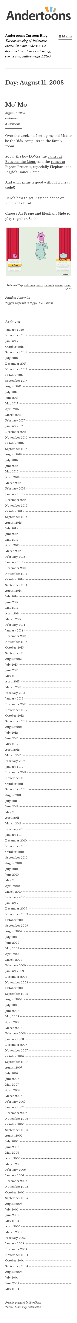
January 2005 (14, 1243)
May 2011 (11, 812)
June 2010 (12, 874)
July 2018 (11, 358)
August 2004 (13, 1272)
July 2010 (11, 869)
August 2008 (13, 999)
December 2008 (16, 976)
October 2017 (14, 375)
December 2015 (15, 500)
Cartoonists (23, 297)
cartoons (59, 285)
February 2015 (15, 556)
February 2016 (15, 488)
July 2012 (11, 732)
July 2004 (12, 1277)
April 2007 (12, 1090)
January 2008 (14, 1039)
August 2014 (13, 590)
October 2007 (14, 1056)
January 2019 (14, 341)
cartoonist (49, 285)
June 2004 (12, 1283)
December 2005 (16, 1181)
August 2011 (13, 795)
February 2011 (14, 829)
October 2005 (14, 1192)
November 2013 (16, 642)
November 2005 (16, 1186)
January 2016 (14, 494)
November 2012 (16, 710)
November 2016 (16, 437)
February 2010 (15, 897)
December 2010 (16, 840)
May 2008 (12, 1016)
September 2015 (16, 517)
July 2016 (11, 460)
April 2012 (12, 749)
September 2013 (16, 653)
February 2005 (15, 1238)
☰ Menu (65, 36)
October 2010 (14, 852)
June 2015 (11, 534)
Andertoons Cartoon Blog (26, 35)
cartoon (39, 285)
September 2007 (16, 1062)
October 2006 (14, 1124)
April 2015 (12, 545)
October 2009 (14, 920)
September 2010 (16, 857)
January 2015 (14, 562)
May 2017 (11, 403)
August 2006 (13, 1135)
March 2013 (13, 687)
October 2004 (14, 1260)
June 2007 (12, 1079)
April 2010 (12, 886)
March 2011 (13, 823)
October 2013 (14, 647)
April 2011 (12, 817)
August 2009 (13, 931)
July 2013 (11, 664)
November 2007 (16, 1050)
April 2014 (12, 613)
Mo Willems (46, 303)
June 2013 (12, 670)
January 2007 (14, 1107)
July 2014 (11, 596)
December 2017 (15, 363)
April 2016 (12, 477)
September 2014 (16, 585)
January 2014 (14, 630)
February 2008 (15, 1033)
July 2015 (11, 528)
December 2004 (16, 1249)
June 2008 (12, 1011)
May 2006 (12, 1152)
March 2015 (13, 551)
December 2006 (16, 1113)
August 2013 (13, 659)
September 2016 (16, 449)
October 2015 (14, 511)
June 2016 (12, 466)
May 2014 (11, 607)
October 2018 (14, 346)
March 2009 (13, 959)
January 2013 (14, 698)
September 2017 (16, 380)
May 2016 (11, 471)
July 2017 (11, 392)
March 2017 (13, 414)
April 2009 (12, 954)
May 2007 (12, 1084)
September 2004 (16, 1266)
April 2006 (12, 1158)
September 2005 (16, 1198)
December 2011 (15, 772)
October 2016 (14, 443)
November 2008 (16, 982)
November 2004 (16, 1255)
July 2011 (11, 801)
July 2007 (11, 1073)
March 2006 (13, 1164)
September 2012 (16, 721)
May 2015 (11, 539)
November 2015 (16, 505)
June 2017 (11, 397)
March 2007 (13, 1096)
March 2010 (13, 891)
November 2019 (16, 335)
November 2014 (16, 573)
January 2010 (14, 903)
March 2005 (13, 1232)
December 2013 (16, 636)
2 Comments (12, 123)
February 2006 (15, 1169)
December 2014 (16, 568)
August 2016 (13, 454)
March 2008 (13, 1028)
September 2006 (16, 1130)
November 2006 (16, 1118)
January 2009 (14, 971)
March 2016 (13, 483)
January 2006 (14, 1175)
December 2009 (16, 908)
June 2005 (12, 1215)
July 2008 (12, 1005)
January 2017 (14, 426)
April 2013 (12, 681)
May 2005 (12, 1221)
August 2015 (13, 522)
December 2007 (16, 1044)
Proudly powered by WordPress (23, 1302)
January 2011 (14, 834)
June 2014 (12, 602)
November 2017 (16, 369)
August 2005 (13, 1203)
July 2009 (12, 937)
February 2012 (15, 761)
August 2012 (13, 727)
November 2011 (16, 778)
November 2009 (16, 914)
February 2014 (15, 624)
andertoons (11, 118)
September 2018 (16, 352)
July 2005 (11, 1209)
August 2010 (13, 863)
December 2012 (16, 704)
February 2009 (15, 965)
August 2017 (13, 386)
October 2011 (14, 783)
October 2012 (14, 715)
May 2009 (12, 948)
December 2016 (16, 432)
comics (67, 285)
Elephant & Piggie (26, 303)
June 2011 (11, 806)
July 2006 (12, 1141)
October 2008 (14, 988)
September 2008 (16, 993)
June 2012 (12, 738)
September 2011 (16, 789)
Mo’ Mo (16, 104)
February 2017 (15, 420)
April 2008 (12, 1022)
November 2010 (16, 846)
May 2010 (12, 880)
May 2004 (12, 1289)
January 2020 (14, 329)
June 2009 (12, 942)
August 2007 (13, 1067)
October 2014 (14, 579)
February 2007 (15, 1101)
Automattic (34, 1307)
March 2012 (13, 755)
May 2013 (11, 676)
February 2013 (15, 693)
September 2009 (16, 925)
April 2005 (12, 1226)
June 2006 (12, 1147)
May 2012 (11, 744)
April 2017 (12, 409)
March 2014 (13, 619)
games (68, 288)
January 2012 (14, 766)
